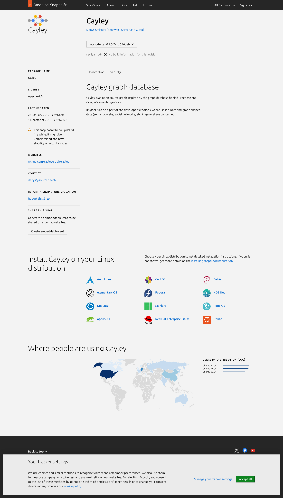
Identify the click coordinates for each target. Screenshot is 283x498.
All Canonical (222, 5)
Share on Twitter (237, 450)
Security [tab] (115, 72)
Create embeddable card (47, 231)
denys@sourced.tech (42, 180)
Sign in (244, 5)
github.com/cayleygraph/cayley (48, 161)
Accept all (245, 479)
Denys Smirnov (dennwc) (103, 29)
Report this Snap (39, 198)
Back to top (36, 451)
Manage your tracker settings (213, 479)
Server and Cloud (132, 29)
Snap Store (93, 5)
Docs (124, 5)
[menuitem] (93, 5)
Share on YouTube (253, 450)
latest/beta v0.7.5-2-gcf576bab (110, 44)
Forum (147, 5)
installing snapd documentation (212, 260)
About (110, 5)
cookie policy (72, 486)
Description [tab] (96, 72)
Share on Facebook (245, 450)
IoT (135, 5)
